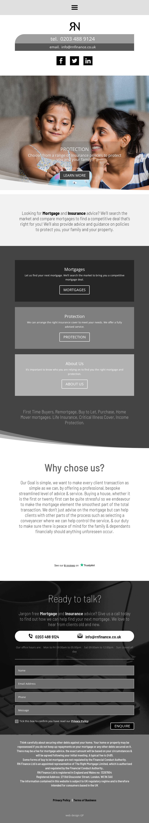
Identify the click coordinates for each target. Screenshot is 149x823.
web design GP (75, 815)
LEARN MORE (74, 175)
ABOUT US (75, 384)
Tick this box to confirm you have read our (53, 721)
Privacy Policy (79, 721)
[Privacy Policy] (70, 800)
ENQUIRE (122, 726)
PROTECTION (74, 149)
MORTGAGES (74, 289)
